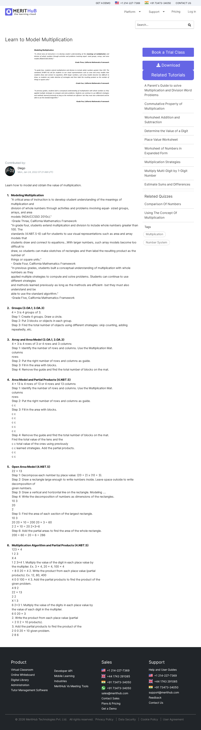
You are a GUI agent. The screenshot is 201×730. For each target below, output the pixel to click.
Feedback (155, 697)
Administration (20, 685)
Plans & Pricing (111, 703)
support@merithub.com (164, 692)
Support (156, 11)
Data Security (127, 719)
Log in (192, 11)
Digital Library (20, 679)
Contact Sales (110, 698)
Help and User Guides (163, 669)
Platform (132, 11)
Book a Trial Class (168, 52)
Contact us (183, 3)
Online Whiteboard (23, 674)
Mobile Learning (64, 676)
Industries (60, 681)
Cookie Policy (149, 719)
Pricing (176, 11)
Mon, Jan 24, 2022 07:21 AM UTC (35, 172)
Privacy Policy (104, 719)
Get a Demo (103, 3)
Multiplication (154, 234)
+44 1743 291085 (118, 676)
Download (170, 65)
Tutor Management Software (29, 690)
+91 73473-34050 (160, 3)
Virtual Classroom (22, 669)
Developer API (63, 670)
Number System (156, 242)
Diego (21, 168)
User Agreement (173, 719)
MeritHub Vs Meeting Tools (71, 686)
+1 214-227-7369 (130, 3)
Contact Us (156, 702)
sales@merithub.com (114, 693)
